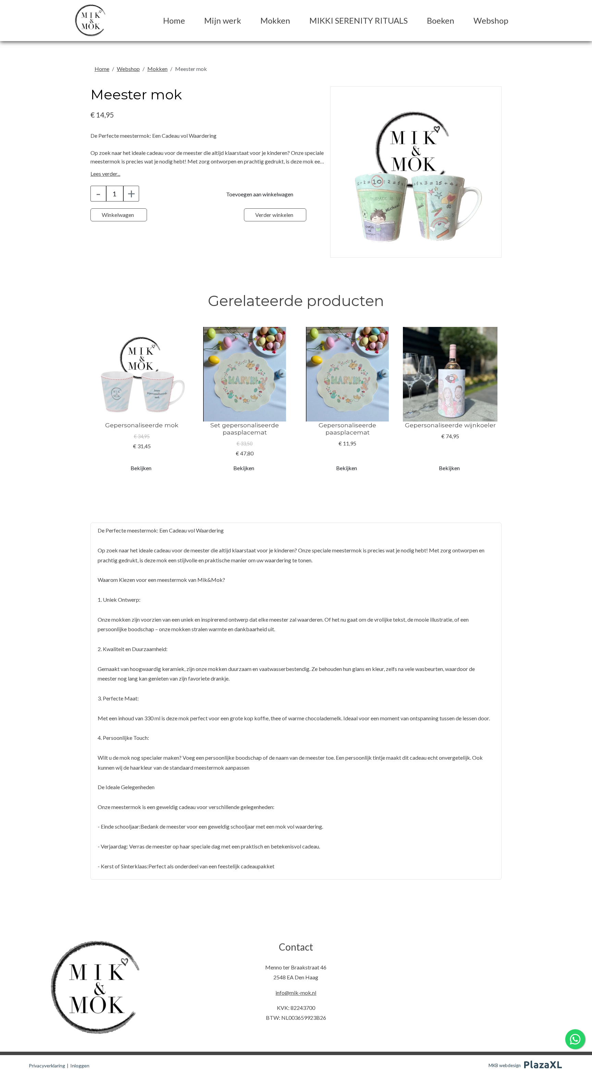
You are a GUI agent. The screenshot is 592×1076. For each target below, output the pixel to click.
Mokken (275, 20)
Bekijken (141, 468)
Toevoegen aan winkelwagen (259, 194)
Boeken (440, 20)
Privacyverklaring (47, 1065)
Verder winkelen (274, 214)
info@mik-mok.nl (295, 992)
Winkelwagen (118, 214)
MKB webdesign (505, 1065)
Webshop (490, 20)
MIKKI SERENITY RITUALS (358, 20)
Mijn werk (222, 20)
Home (174, 20)
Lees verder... (105, 173)
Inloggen (79, 1065)
